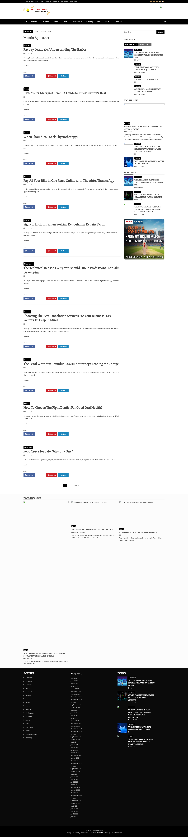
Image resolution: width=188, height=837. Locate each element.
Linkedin (64, 76)
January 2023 (75, 790)
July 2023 (73, 774)
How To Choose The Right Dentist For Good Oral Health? (63, 408)
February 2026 (75, 691)
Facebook (29, 76)
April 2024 (74, 750)
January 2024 (75, 758)
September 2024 (76, 737)
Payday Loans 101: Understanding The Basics (55, 49)
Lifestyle (28, 709)
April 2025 (74, 718)
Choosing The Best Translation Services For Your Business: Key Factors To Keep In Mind (67, 318)
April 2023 (74, 782)
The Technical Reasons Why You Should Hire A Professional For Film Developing (72, 270)
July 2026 (73, 678)
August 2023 (75, 771)
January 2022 (75, 817)
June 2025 (74, 713)
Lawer (27, 706)
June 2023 (74, 777)
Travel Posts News (32, 498)
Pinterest (52, 76)
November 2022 (76, 795)
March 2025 (74, 721)
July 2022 (73, 806)
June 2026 (74, 681)
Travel (107, 22)
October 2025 (75, 702)
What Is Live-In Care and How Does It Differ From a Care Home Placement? (140, 741)
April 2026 (74, 686)
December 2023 (76, 761)
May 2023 (74, 779)
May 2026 (74, 683)
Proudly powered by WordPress (77, 833)
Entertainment (77, 22)
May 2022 (74, 811)
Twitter (41, 76)
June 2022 (74, 809)
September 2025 (76, 705)
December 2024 (76, 729)
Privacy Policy (64, 1)
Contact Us (55, 1)
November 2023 (76, 763)
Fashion (28, 688)
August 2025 (75, 707)
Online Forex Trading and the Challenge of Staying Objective (141, 697)
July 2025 (73, 710)
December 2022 (76, 793)
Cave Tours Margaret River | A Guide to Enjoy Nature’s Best (65, 93)
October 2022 (75, 798)
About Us (48, 1)
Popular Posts (131, 44)
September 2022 (76, 801)
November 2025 (76, 699)
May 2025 (74, 715)
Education (45, 22)
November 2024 (76, 731)
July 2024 (73, 742)
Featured (28, 692)
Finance (56, 22)
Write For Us (73, 1)
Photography (28, 264)
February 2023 (75, 787)
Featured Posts (131, 100)
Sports (27, 720)
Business (34, 22)
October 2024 (75, 734)
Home (42, 1)
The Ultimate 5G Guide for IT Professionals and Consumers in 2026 (148, 54)
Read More (26, 66)
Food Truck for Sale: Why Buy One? (48, 451)
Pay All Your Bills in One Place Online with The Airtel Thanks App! (69, 181)
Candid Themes (116, 833)
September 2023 (76, 769)
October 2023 (75, 766)
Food (27, 699)
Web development (31, 734)
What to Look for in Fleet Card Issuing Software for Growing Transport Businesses (147, 148)
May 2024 (74, 747)
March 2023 (74, 785)
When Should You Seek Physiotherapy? (51, 137)
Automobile (28, 447)
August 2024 (75, 739)
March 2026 (74, 689)
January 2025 (75, 726)
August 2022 (75, 803)
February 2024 (75, 755)
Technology (138, 49)
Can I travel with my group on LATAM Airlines (139, 532)
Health (65, 22)
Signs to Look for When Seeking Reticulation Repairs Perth (64, 224)
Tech (99, 22)
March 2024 (74, 753)
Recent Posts (144, 44)
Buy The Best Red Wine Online (146, 79)
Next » (76, 485)
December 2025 (76, 697)
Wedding (89, 22)
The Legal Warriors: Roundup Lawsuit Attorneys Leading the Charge (71, 364)
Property (27, 220)
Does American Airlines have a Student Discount (92, 530)
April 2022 (74, 814)
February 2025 (75, 723)
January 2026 (75, 694)
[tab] (131, 44)
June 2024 (74, 745)
